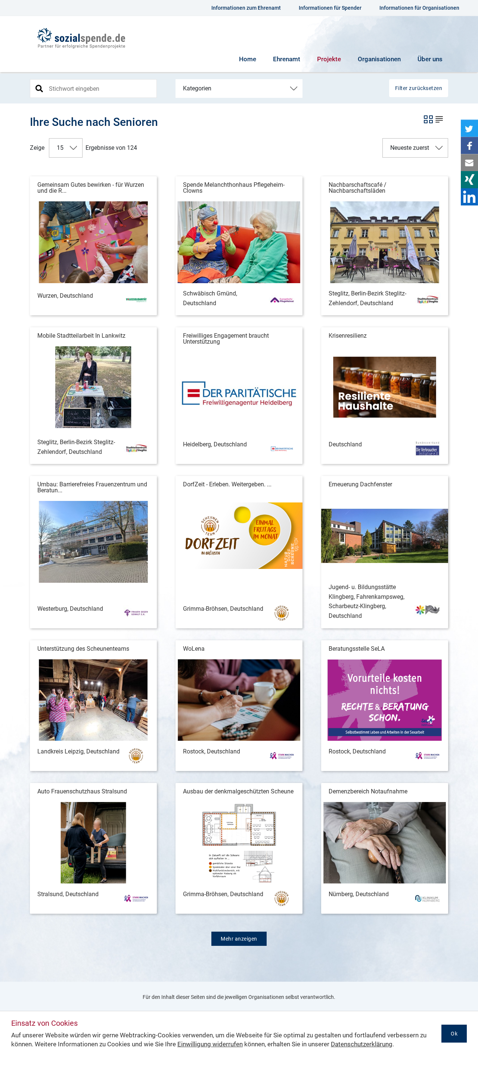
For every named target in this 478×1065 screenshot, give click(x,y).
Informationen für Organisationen (419, 8)
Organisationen (379, 59)
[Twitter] (469, 128)
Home (247, 59)
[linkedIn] (469, 196)
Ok (454, 1034)
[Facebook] (469, 145)
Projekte (329, 59)
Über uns (430, 59)
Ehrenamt (286, 59)
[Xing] (469, 179)
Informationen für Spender (330, 8)
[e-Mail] (469, 162)
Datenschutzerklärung (361, 1044)
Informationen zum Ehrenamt (246, 8)
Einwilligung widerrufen (210, 1044)
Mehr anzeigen (239, 939)
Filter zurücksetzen (419, 88)
